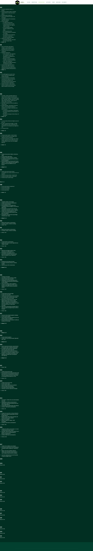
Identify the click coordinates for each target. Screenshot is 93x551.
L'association (41, 2)
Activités (48, 2)
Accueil (28, 2)
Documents (64, 2)
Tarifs (53, 2)
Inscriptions (34, 2)
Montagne (58, 2)
